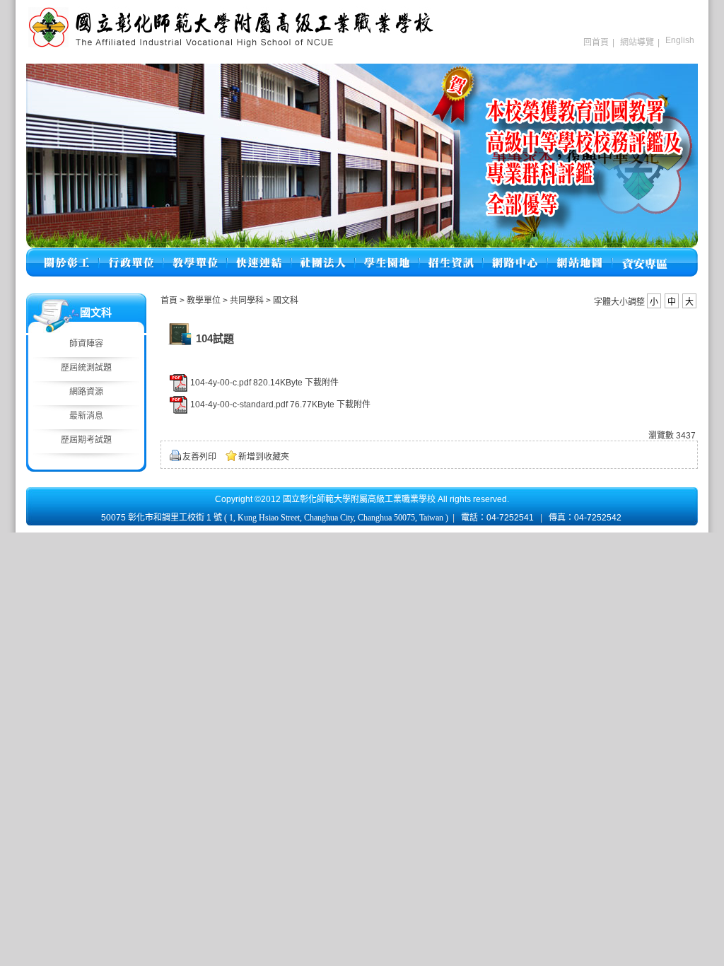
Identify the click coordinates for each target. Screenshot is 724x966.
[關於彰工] (66, 254)
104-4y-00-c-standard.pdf (239, 404)
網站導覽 (637, 42)
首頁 (168, 300)
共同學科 (248, 300)
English (679, 40)
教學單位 (205, 300)
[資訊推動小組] (515, 254)
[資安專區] (644, 254)
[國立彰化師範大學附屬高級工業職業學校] (231, 46)
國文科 (285, 300)
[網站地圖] (580, 254)
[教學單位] (195, 254)
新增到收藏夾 (263, 457)
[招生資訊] (451, 254)
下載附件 (322, 383)
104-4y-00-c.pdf (220, 383)
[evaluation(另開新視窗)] (362, 156)
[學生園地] (387, 254)
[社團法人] (323, 254)
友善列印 (199, 457)
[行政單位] (131, 254)
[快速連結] (259, 254)
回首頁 (596, 42)
